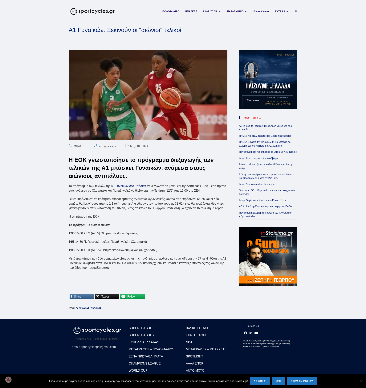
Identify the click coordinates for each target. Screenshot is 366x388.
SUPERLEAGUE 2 (142, 335)
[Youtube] (256, 333)
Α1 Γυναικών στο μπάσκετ (128, 186)
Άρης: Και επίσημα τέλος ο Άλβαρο (258, 158)
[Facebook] (245, 333)
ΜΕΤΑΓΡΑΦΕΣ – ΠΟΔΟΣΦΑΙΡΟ (151, 349)
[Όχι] (361, 381)
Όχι (278, 381)
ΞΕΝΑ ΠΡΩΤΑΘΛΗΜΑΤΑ (146, 356)
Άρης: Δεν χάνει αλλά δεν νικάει (257, 184)
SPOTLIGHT (194, 356)
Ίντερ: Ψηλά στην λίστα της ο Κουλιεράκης (262, 200)
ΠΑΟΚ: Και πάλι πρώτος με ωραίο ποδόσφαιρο (265, 135)
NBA (189, 342)
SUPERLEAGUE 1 (142, 328)
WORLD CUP (138, 370)
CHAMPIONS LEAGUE (145, 363)
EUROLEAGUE (196, 335)
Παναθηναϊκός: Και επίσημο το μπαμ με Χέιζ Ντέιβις (268, 151)
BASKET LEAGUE (199, 328)
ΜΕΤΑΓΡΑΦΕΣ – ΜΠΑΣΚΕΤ (205, 349)
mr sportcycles (108, 146)
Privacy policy (302, 381)
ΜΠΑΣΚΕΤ (80, 146)
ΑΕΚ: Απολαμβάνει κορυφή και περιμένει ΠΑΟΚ (265, 206)
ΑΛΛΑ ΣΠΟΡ (194, 363)
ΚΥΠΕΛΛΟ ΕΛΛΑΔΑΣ (144, 342)
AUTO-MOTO (195, 370)
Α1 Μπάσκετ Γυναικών (88, 308)
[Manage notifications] (8, 380)
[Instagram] (251, 333)
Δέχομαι (260, 381)
